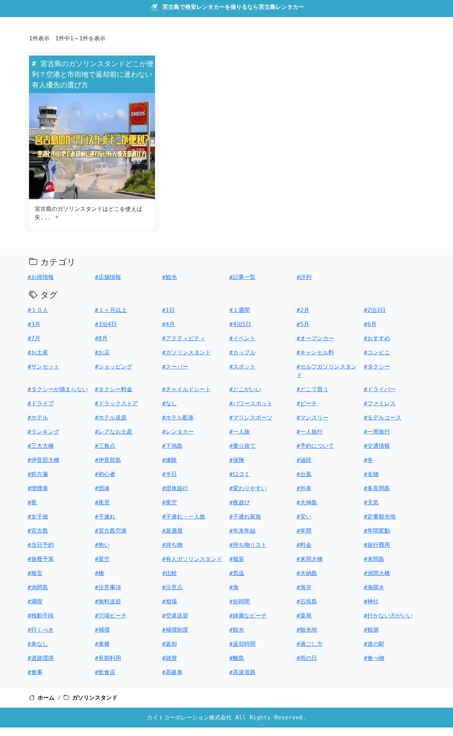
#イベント (242, 338)
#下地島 (172, 445)
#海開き (374, 587)
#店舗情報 (108, 277)
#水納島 (307, 573)
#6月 (370, 324)
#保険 (236, 460)
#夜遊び (239, 502)
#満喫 (35, 601)
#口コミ (239, 474)
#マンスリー (312, 417)
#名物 (371, 474)
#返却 (169, 644)
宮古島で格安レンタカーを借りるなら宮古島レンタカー (233, 7)
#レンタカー (178, 431)
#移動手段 (41, 615)
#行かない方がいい (388, 615)
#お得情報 (41, 277)
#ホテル (38, 417)
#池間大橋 (377, 573)
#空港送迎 (175, 615)
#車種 (102, 644)
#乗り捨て (242, 445)
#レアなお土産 (113, 431)
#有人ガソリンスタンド (192, 559)
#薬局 (304, 615)
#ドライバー (380, 389)
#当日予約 (41, 544)
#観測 (371, 629)
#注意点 (172, 587)
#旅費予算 (41, 559)
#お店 (102, 352)
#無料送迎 (108, 601)
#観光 (169, 277)
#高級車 (172, 672)
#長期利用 (108, 658)
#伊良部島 (108, 460)
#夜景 (102, 502)
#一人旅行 (310, 431)
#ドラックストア (116, 403)
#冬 (368, 460)
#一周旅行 (377, 431)
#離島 (236, 658)
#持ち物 (172, 544)
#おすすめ (377, 338)
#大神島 (307, 502)
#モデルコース (382, 417)
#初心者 (105, 474)
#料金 (304, 544)
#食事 (35, 672)
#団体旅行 (175, 488)
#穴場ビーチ (111, 615)
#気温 (236, 573)
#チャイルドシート (186, 389)
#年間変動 (377, 530)
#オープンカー (315, 338)
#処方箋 (38, 474)
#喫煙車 (38, 488)
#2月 (303, 310)
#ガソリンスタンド (186, 352)
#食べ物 (374, 658)
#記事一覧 (242, 277)
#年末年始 (242, 530)
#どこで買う (312, 389)
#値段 (304, 460)
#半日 (169, 474)
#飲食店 (105, 672)
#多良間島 (377, 488)
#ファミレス (380, 403)
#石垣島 (307, 601)
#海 (234, 587)
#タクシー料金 (113, 389)
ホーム (46, 697)
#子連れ (105, 516)
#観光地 (307, 629)
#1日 (168, 310)
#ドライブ (41, 403)
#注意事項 (108, 587)
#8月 (101, 338)
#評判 (304, 277)
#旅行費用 (377, 544)
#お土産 (38, 352)
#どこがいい (245, 389)
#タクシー (377, 366)
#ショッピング (113, 366)
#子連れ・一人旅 (183, 516)
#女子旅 (38, 516)
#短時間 (239, 601)
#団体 (102, 488)
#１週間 (239, 310)
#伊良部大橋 (43, 460)
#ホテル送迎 (111, 417)
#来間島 (374, 559)
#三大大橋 (41, 445)
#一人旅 (239, 431)
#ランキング (43, 431)
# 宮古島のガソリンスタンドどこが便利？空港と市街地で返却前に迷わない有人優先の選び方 (93, 74)
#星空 (102, 559)
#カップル (242, 352)
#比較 (169, 573)
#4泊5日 (240, 324)
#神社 (371, 601)
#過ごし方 (310, 644)
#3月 (34, 324)
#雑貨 (169, 658)
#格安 (35, 573)
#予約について (315, 445)
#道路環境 (41, 658)
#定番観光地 (380, 516)
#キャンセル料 (315, 352)
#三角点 (105, 445)
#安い (304, 516)
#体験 (169, 460)
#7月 (34, 338)
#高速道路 (242, 672)
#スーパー (175, 366)
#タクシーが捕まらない (58, 389)
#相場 (169, 601)
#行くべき (41, 629)
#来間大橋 (310, 559)
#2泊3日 (375, 310)
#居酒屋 (172, 530)
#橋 (99, 573)
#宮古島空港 (111, 530)
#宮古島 (38, 530)
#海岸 (304, 587)
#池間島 (38, 587)
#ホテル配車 (178, 417)
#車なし (38, 644)
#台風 (304, 474)
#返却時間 (242, 644)
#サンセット (43, 366)
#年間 (304, 530)
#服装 (236, 559)
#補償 (102, 629)
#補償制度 (175, 629)
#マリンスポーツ (251, 417)
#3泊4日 (106, 324)
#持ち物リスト (248, 544)
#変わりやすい (248, 488)
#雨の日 (307, 658)
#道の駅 (374, 644)
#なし (169, 403)
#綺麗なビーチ (248, 615)
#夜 (32, 502)
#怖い (102, 544)
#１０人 (38, 310)
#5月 (303, 324)
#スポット (242, 366)
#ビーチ (307, 403)
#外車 (304, 488)
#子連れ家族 (245, 516)
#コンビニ (377, 352)
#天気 (371, 502)
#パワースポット (251, 403)
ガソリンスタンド (94, 697)
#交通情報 (377, 445)
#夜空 (169, 502)
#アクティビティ (183, 338)
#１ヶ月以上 (111, 310)
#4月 (168, 324)
